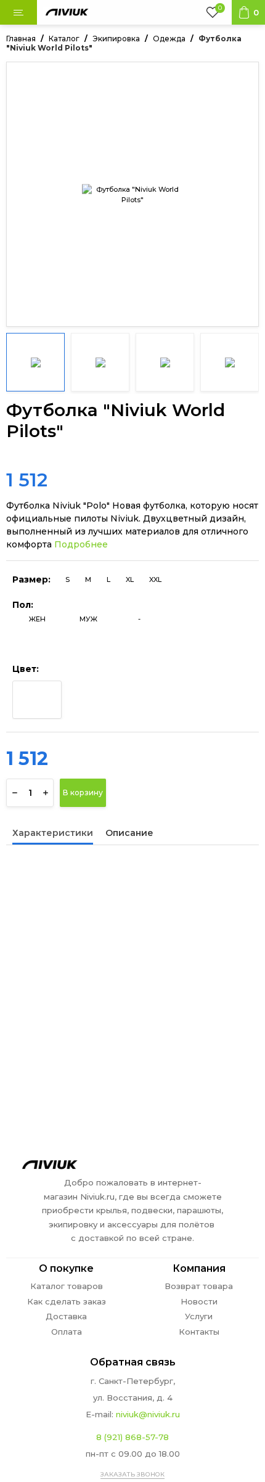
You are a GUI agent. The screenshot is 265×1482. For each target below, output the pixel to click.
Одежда (169, 38)
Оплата (66, 1332)
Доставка (66, 1316)
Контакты (199, 1332)
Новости (199, 1302)
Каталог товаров (66, 1286)
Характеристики (52, 833)
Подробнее (81, 544)
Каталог (64, 38)
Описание (129, 833)
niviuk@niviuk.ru (148, 1414)
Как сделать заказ (66, 1302)
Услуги (199, 1316)
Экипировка (116, 38)
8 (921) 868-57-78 (132, 1437)
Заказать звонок (132, 1474)
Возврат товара (199, 1286)
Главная (21, 38)
